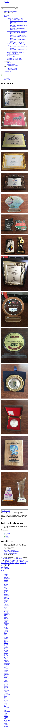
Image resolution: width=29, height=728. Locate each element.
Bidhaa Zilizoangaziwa (6, 558)
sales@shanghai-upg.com (10, 11)
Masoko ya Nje (11, 64)
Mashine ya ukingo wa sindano (18, 32)
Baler (2, 560)
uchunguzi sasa (4, 530)
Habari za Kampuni (12, 69)
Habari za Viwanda (12, 68)
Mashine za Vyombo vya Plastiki (15, 52)
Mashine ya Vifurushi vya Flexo (15, 18)
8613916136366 (5, 568)
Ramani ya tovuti (17, 558)
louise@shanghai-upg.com (10, 553)
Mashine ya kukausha (15, 23)
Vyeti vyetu (7, 79)
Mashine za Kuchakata (13, 54)
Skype (2, 570)
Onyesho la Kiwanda (12, 65)
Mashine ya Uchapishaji (16, 19)
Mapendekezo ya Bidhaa (10, 56)
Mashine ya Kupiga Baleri (15, 561)
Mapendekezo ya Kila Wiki (14, 58)
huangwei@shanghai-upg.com (11, 551)
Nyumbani (6, 15)
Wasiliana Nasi (7, 71)
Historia (9, 62)
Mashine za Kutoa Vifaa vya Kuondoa (17, 31)
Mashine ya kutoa (14, 34)
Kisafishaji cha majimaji (10, 560)
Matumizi (9, 55)
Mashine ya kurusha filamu (17, 42)
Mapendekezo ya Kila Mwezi (14, 59)
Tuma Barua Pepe (5, 567)
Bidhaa (5, 16)
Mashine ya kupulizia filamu (17, 35)
